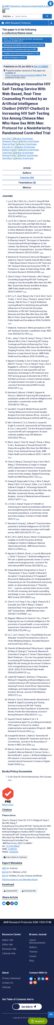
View (25, 217)
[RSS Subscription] (35, 982)
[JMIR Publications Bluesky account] (31, 979)
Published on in (26, 66)
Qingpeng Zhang (10, 141)
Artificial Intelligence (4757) (14, 58)
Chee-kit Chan (9, 144)
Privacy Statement (11, 978)
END (4, 868)
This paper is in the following (19, 31)
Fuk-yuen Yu (8, 147)
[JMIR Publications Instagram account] (31, 982)
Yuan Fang (7, 153)
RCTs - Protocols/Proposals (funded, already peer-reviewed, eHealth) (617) (23, 40)
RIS (4, 876)
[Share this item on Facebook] (12, 903)
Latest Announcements (37, 941)
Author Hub (7, 940)
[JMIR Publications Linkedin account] (43, 979)
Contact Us (7, 982)
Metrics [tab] (27, 187)
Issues (32, 956)
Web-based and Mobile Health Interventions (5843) (24, 45)
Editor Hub (7, 944)
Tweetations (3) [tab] (27, 182)
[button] (50, 3)
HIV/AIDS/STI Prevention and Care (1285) (20, 49)
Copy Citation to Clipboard (16, 857)
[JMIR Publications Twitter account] (35, 979)
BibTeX (5, 872)
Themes (33, 951)
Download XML (30, 891)
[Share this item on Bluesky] (4, 903)
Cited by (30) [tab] (27, 177)
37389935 (12, 849)
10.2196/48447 (13, 846)
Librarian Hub (8, 953)
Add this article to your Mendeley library (20, 879)
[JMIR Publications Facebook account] (39, 979)
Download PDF (11, 891)
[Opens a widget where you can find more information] (38, 1021)
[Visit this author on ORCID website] (23, 138)
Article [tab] (27, 168)
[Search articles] (47, 16)
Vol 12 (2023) (41, 66)
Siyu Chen (7, 138)
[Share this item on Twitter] (8, 903)
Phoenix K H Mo (9, 155)
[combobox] (28, 16)
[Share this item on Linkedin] (16, 903)
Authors (33, 947)
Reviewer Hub (9, 949)
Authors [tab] (27, 173)
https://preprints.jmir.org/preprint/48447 (23, 75)
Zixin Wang (7, 158)
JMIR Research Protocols (17, 23)
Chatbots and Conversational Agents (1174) (21, 54)
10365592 (13, 852)
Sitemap (6, 987)
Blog (31, 960)
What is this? (8, 805)
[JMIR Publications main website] (26, 7)
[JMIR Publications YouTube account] (47, 979)
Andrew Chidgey (10, 150)
